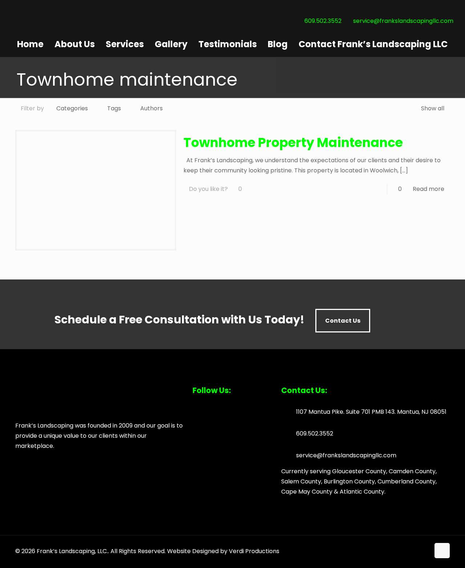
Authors (151, 108)
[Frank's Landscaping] (66, 33)
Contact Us (342, 320)
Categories (72, 108)
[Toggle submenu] (124, 53)
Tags (114, 108)
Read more (428, 189)
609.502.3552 (322, 21)
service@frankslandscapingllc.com (403, 21)
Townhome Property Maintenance (293, 142)
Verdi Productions (254, 551)
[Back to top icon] (442, 550)
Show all (432, 108)
